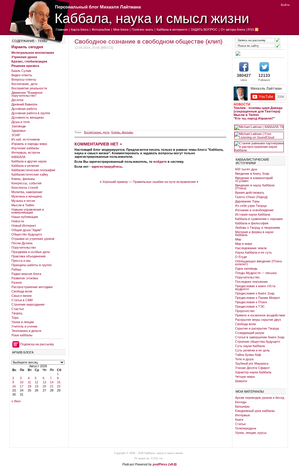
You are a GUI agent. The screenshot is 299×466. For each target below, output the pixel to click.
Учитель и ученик (24, 326)
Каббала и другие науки (28, 161)
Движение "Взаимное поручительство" (27, 94)
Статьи (240, 423)
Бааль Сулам (21, 70)
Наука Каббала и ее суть (253, 252)
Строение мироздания (27, 304)
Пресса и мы (21, 260)
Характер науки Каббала (253, 372)
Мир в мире (243, 243)
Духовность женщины (27, 117)
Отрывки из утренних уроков (32, 238)
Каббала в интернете (172, 29)
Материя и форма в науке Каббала (254, 233)
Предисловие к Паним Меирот (257, 297)
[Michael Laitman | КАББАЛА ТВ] (259, 127)
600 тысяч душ (246, 169)
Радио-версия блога (26, 274)
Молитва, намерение (26, 192)
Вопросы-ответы (23, 79)
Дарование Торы (247, 201)
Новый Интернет (23, 225)
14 (51, 382)
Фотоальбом (101, 29)
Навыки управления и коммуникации (27, 211)
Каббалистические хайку (29, 174)
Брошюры (242, 406)
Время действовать (249, 192)
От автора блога (233, 29)
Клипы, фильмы (23, 179)
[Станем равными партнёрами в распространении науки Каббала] (259, 146)
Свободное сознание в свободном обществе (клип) (148, 41)
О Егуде (241, 256)
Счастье (17, 309)
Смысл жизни (21, 295)
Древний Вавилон (24, 104)
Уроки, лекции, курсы (251, 432)
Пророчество (245, 310)
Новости (17, 221)
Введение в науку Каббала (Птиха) (254, 187)
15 (58, 382)
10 (21, 382)
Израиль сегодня (27, 47)
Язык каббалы (21, 335)
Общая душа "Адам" (26, 230)
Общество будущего (26, 234)
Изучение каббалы (25, 148)
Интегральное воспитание (32, 52)
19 (36, 386)
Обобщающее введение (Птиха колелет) (258, 263)
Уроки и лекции (22, 322)
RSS (251, 29)
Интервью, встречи (25, 152)
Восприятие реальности (29, 88)
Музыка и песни (23, 200)
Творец (16, 313)
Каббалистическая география (33, 170)
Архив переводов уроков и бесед (259, 397)
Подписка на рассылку (37, 344)
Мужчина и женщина (26, 196)
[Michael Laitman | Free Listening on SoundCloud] (259, 135)
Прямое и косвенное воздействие (260, 315)
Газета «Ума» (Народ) (251, 196)
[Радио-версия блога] (259, 53)
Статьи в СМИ (22, 300)
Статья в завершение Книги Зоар (259, 337)
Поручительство (23, 247)
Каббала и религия (25, 165)
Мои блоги (120, 29)
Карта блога (79, 29)
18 (29, 386)
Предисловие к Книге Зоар (254, 293)
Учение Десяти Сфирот (252, 367)
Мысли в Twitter (22, 205)
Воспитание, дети (24, 84)
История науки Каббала (252, 214)
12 (36, 382)
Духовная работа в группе (30, 113)
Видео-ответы (21, 75)
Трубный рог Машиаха (251, 363)
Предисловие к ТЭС (250, 306)
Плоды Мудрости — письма (256, 272)
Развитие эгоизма (24, 278)
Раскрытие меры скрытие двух (258, 319)
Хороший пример (115, 181)
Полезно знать (142, 29)
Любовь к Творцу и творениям (257, 227)
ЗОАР (15, 135)
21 (51, 386)
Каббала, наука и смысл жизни (152, 17)
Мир (238, 239)
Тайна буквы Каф (248, 354)
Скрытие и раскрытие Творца (257, 328)
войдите (160, 161)
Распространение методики (32, 287)
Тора (14, 317)
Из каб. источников (25, 139)
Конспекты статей (24, 187)
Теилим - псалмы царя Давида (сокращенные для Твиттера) (258, 109)
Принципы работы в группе (31, 265)
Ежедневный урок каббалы (255, 410)
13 (44, 382)
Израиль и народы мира (29, 143)
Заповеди (18, 126)
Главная (62, 29)
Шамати (241, 381)
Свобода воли (21, 291)
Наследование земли (251, 248)
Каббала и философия (251, 223)
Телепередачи (245, 428)
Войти (285, 4)
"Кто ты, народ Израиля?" (254, 118)
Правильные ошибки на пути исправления (164, 181)
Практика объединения (28, 256)
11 (29, 382)
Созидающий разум (249, 332)
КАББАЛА (18, 157)
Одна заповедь (246, 268)
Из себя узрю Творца (251, 205)
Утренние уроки (24, 57)
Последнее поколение (251, 281)
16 (14, 386)
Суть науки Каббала (250, 345)
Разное (16, 282)
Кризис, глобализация (29, 61)
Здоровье (18, 130)
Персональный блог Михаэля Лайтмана (98, 6)
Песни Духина (21, 243)
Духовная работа (24, 108)
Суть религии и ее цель (252, 350)
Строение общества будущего (257, 341)
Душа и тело (20, 122)
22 (58, 386)
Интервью (242, 415)
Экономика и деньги (26, 330)
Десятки (17, 100)
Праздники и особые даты (30, 252)
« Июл (15, 401)
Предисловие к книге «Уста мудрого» (255, 287)
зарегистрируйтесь (106, 166)
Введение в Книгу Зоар (252, 173)
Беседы (240, 402)
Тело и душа (244, 359)
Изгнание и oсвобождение (254, 210)
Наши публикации (24, 217)
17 (21, 386)
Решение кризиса (25, 65)
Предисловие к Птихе (251, 302)
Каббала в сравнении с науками (259, 218)
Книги (239, 419)
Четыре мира (245, 376)
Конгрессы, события (26, 183)
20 (44, 386)
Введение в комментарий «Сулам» (254, 179)
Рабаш (16, 269)
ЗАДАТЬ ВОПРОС (204, 29)
